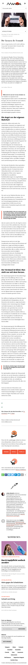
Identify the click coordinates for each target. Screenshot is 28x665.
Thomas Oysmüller (6, 575)
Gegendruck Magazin (19, 657)
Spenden (6, 451)
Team (13, 652)
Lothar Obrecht (8, 87)
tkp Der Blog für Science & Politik (17, 574)
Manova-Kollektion (21, 469)
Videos (14, 647)
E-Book (12, 413)
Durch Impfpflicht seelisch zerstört (13, 561)
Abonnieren (21, 629)
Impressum (20, 652)
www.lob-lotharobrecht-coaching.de (15, 514)
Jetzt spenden (7, 641)
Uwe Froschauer (13, 610)
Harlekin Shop (14, 660)
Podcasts (21, 647)
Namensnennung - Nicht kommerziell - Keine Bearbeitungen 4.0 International (16, 523)
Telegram (7, 647)
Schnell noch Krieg (8, 599)
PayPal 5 (14, 451)
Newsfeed (9, 649)
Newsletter (18, 649)
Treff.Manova (7, 657)
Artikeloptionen (6, 31)
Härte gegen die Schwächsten (12, 582)
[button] (2, 474)
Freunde (7, 652)
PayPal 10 (21, 451)
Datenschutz (14, 654)
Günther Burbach (13, 592)
